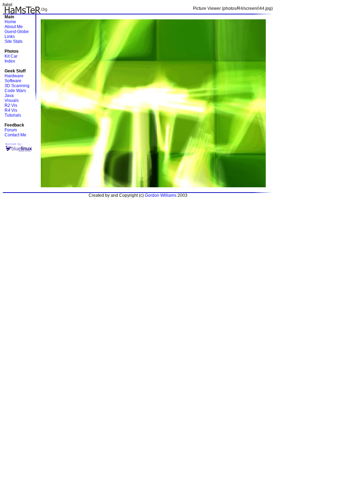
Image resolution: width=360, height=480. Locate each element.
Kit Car (11, 56)
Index (10, 61)
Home (10, 21)
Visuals (12, 100)
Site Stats (13, 41)
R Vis (11, 105)
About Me (14, 26)
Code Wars (15, 90)
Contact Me (15, 134)
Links (10, 36)
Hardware (14, 75)
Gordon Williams (160, 195)
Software (13, 80)
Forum (11, 130)
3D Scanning (17, 85)
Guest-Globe (17, 31)
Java (9, 95)
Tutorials (13, 115)
